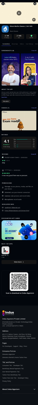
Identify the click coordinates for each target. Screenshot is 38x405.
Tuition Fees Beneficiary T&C (11, 375)
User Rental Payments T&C (11, 372)
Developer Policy (23, 378)
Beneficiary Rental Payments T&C (13, 368)
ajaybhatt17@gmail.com (12, 207)
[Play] (19, 13)
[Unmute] (34, 19)
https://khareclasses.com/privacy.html (17, 210)
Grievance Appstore (8, 354)
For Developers (7, 346)
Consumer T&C (7, 365)
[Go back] (3, 3)
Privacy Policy (6, 381)
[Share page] (34, 3)
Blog (20, 346)
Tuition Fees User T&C (9, 378)
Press (25, 346)
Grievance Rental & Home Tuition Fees (14, 357)
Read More (4, 97)
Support (15, 346)
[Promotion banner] (19, 230)
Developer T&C (18, 365)
